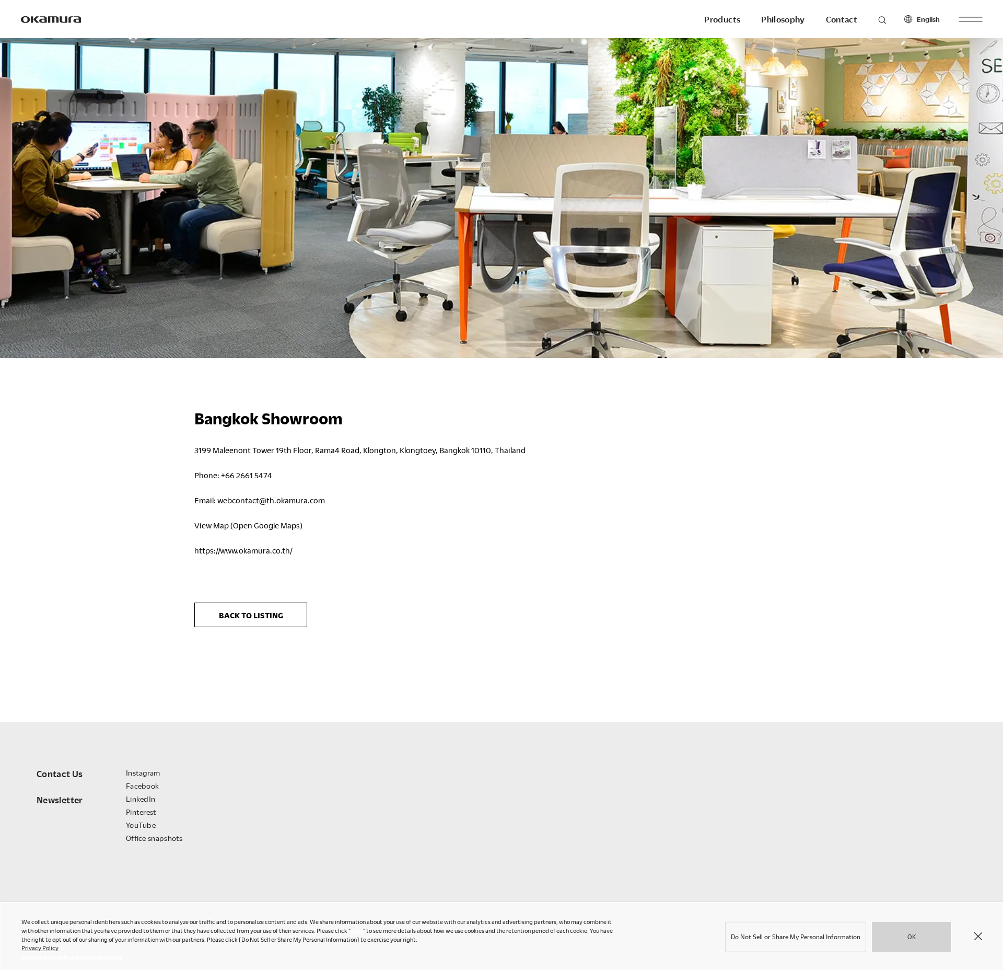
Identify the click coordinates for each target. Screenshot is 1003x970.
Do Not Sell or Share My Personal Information (795, 936)
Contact (841, 19)
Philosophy (782, 19)
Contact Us (60, 774)
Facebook (142, 786)
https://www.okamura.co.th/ (243, 550)
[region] (501, 936)
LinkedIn (140, 799)
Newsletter (60, 800)
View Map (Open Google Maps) (248, 525)
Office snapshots (154, 838)
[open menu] (970, 19)
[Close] (977, 936)
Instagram (143, 773)
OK (911, 936)
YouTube (141, 825)
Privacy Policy (40, 947)
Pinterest (141, 812)
